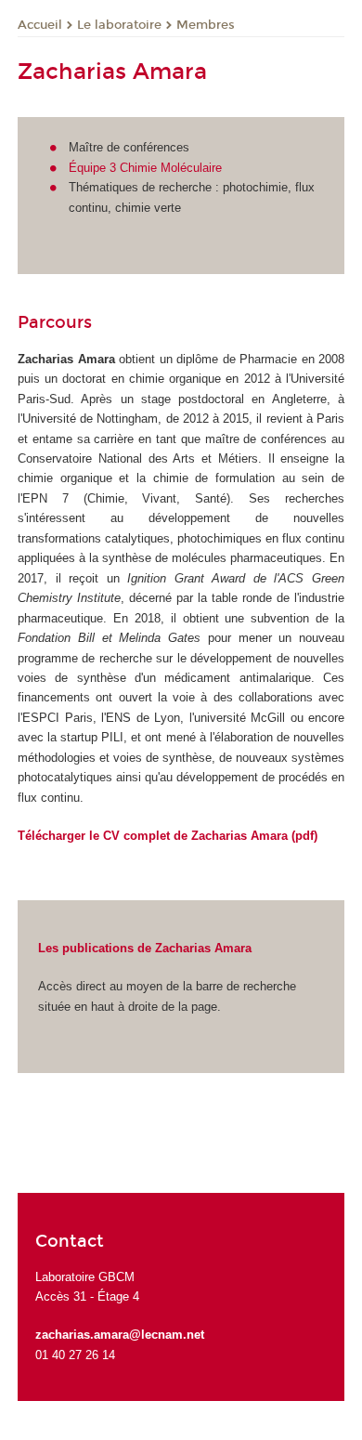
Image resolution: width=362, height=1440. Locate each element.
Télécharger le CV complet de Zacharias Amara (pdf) (167, 836)
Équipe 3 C (98, 168)
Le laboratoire (119, 25)
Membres (205, 25)
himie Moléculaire (175, 168)
